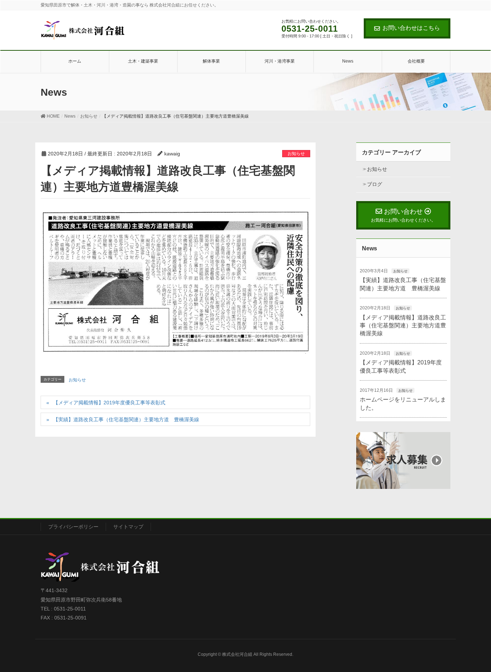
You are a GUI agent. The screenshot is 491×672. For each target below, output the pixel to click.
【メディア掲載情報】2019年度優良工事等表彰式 (109, 402)
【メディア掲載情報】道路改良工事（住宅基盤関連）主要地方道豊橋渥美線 (403, 325)
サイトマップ (128, 527)
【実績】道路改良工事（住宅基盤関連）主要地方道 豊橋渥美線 (126, 419)
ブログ (374, 184)
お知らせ (296, 153)
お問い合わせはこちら (411, 28)
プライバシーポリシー (73, 527)
